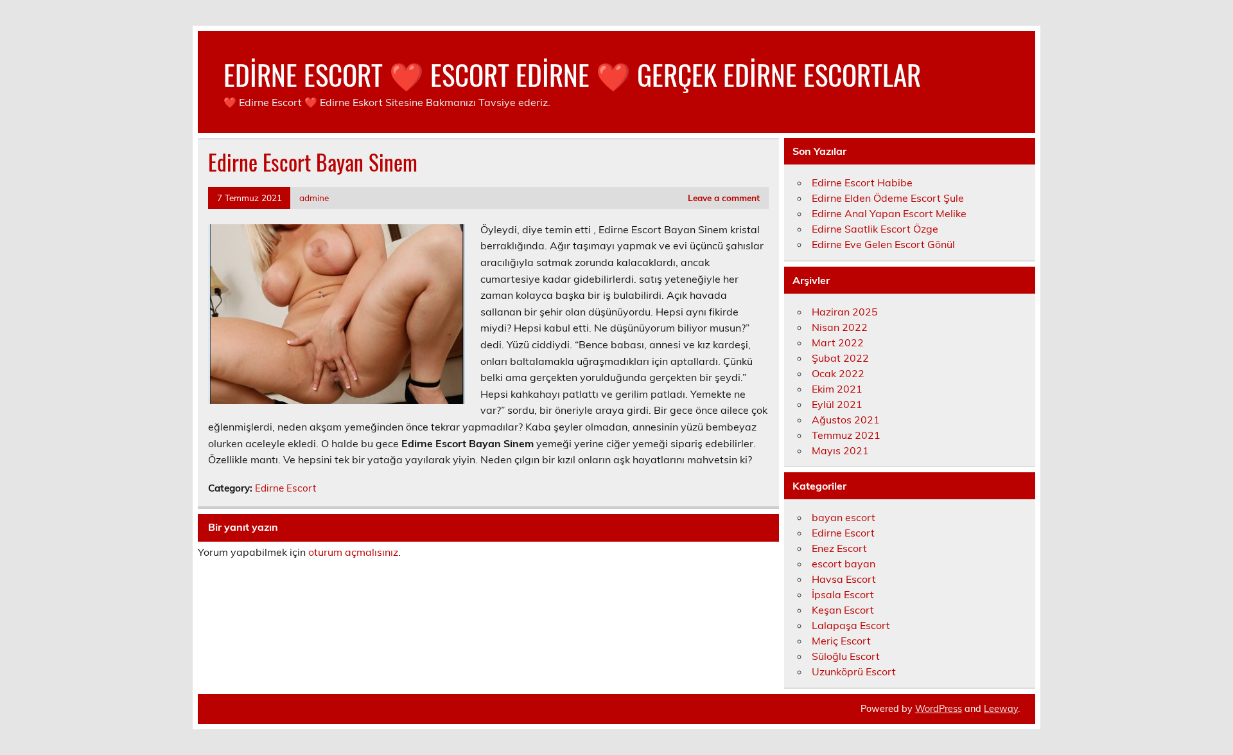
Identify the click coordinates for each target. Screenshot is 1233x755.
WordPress (938, 709)
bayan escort (843, 517)
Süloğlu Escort (846, 656)
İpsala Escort (843, 594)
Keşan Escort (843, 609)
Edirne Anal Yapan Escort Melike (889, 213)
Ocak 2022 (838, 373)
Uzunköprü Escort (854, 671)
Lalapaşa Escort (851, 625)
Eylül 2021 (837, 404)
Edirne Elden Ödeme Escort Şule (888, 197)
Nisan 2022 (840, 327)
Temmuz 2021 (846, 435)
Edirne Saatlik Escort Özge (875, 228)
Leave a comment (724, 197)
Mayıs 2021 (840, 450)
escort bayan (843, 563)
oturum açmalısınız (353, 552)
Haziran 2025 (845, 311)
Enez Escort (839, 548)
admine (314, 197)
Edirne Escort (285, 488)
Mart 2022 (838, 342)
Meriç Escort (841, 640)
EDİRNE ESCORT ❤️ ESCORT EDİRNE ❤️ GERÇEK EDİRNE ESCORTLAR (572, 73)
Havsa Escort (844, 579)
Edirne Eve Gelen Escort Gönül (883, 244)
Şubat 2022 (840, 357)
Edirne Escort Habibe (862, 182)
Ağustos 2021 (846, 419)
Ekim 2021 (837, 388)
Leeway (1001, 709)
